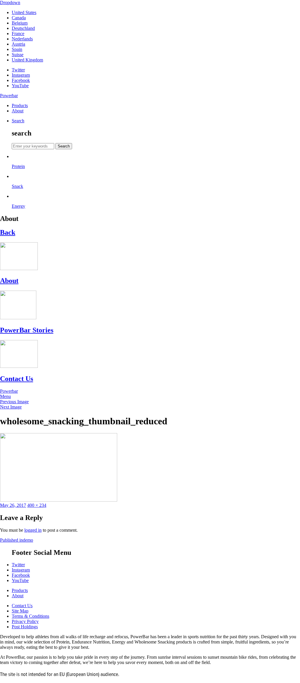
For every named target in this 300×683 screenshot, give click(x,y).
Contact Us (22, 605)
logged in (33, 530)
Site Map (20, 610)
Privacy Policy (25, 621)
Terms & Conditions (30, 616)
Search (18, 120)
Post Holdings (25, 626)
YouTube (20, 85)
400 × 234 (36, 505)
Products (20, 105)
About (17, 110)
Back (7, 232)
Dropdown (10, 2)
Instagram (21, 75)
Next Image (11, 406)
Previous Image (14, 401)
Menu (5, 396)
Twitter (18, 69)
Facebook (21, 80)
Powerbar (9, 95)
